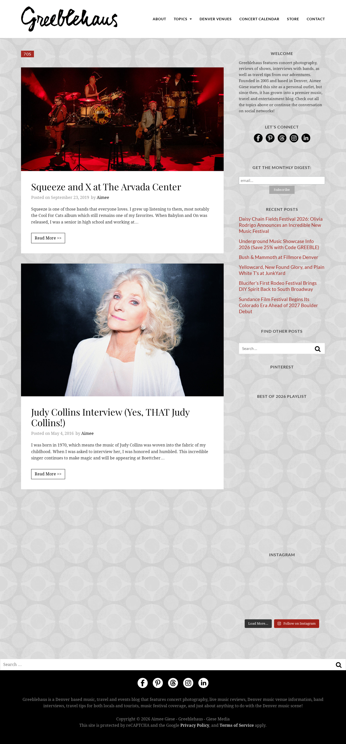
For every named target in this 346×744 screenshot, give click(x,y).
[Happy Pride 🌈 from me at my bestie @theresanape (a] (311, 607)
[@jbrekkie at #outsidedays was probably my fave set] (311, 571)
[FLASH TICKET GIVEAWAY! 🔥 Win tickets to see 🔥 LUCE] (281, 589)
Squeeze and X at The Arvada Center (106, 186)
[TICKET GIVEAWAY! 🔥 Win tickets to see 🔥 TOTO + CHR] (281, 571)
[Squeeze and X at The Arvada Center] (122, 119)
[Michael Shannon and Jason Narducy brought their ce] (252, 589)
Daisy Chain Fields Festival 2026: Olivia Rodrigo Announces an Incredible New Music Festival (281, 225)
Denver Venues (216, 19)
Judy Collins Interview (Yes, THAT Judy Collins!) (110, 417)
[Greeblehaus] (69, 19)
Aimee (103, 197)
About (159, 19)
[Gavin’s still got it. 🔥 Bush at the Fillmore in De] (311, 589)
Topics (181, 19)
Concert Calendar (259, 19)
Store (293, 19)
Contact (316, 19)
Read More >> (48, 238)
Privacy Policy (194, 725)
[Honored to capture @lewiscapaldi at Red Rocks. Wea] (281, 607)
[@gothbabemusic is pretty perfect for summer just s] (252, 571)
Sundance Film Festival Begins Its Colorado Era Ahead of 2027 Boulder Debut (278, 305)
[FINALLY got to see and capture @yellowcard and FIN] (252, 607)
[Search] (317, 349)
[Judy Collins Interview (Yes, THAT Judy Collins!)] (122, 330)
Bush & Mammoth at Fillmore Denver (278, 257)
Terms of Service (237, 725)
